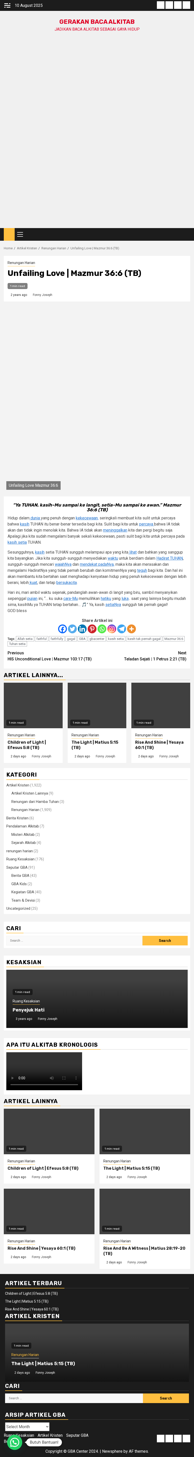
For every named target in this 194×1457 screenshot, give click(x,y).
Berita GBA (20, 875)
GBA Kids (19, 884)
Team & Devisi (23, 900)
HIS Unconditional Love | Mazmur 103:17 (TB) (50, 656)
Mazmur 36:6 (173, 639)
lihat (132, 552)
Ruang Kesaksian (20, 859)
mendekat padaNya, (97, 564)
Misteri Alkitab (23, 834)
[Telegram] (121, 628)
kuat (33, 582)
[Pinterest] (92, 628)
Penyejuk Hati (28, 1010)
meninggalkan (115, 530)
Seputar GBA (17, 867)
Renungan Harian (21, 263)
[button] (14, 1442)
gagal (71, 639)
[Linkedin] (82, 628)
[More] (131, 628)
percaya (146, 524)
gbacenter (96, 639)
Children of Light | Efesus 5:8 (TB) (27, 745)
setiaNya (113, 604)
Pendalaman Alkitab (22, 826)
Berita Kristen (17, 818)
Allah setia (25, 639)
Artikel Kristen (17, 785)
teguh (142, 570)
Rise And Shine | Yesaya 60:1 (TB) (41, 1248)
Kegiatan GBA (22, 892)
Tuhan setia (17, 644)
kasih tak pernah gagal (144, 639)
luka (125, 598)
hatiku (106, 598)
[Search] (186, 234)
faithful (41, 639)
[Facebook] (62, 628)
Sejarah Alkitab (23, 842)
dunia (35, 518)
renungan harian (19, 851)
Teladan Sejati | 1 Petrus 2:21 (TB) (155, 656)
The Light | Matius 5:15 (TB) (131, 1168)
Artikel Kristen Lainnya (29, 793)
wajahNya (63, 564)
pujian (32, 598)
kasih (24, 524)
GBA (82, 639)
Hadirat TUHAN (169, 558)
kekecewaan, (87, 518)
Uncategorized (18, 908)
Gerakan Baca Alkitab (97, 21)
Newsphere (112, 1451)
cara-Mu (70, 598)
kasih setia (17, 542)
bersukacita (66, 582)
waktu (113, 558)
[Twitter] (72, 628)
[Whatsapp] (102, 628)
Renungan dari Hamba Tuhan (35, 801)
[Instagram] (111, 628)
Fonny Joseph (42, 295)
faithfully (57, 639)
